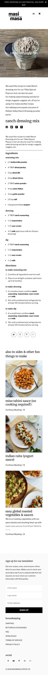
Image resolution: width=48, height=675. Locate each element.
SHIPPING (10, 623)
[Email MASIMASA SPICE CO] (30, 661)
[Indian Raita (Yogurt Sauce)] (24, 434)
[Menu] (34, 14)
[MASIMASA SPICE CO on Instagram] (25, 661)
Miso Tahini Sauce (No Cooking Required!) (21, 402)
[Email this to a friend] (33, 334)
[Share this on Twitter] (13, 334)
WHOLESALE (11, 636)
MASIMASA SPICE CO (21, 669)
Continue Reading (14, 410)
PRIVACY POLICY (13, 644)
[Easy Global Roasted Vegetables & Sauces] (24, 490)
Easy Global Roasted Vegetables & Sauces (19, 513)
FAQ (7, 632)
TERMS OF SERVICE (14, 640)
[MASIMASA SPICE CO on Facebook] (8, 661)
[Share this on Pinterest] (26, 334)
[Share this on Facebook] (20, 334)
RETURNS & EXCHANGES (16, 628)
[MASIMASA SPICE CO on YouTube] (14, 661)
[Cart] (39, 14)
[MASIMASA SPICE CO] (15, 18)
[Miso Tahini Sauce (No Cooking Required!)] (24, 379)
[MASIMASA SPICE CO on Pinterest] (19, 661)
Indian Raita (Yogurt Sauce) (19, 458)
